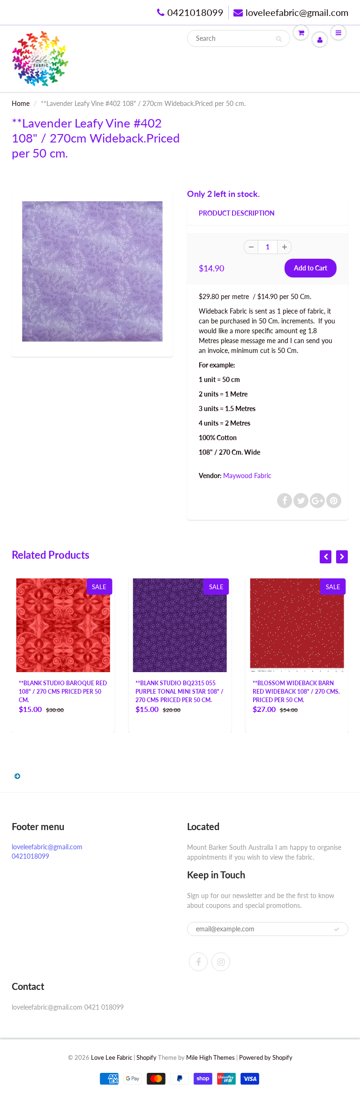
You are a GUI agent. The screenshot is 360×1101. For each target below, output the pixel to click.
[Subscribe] (336, 929)
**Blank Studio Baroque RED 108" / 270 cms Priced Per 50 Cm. (63, 692)
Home (21, 103)
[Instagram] (220, 961)
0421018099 (195, 12)
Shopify (146, 1057)
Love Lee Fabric (111, 1057)
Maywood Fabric (247, 475)
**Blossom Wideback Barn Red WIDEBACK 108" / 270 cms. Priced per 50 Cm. (296, 692)
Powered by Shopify (265, 1057)
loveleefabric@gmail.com (297, 12)
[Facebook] (198, 961)
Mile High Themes (210, 1057)
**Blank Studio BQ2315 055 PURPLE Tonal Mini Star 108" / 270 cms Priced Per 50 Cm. (179, 692)
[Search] (279, 38)
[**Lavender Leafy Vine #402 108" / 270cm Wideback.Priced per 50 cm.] (92, 271)
